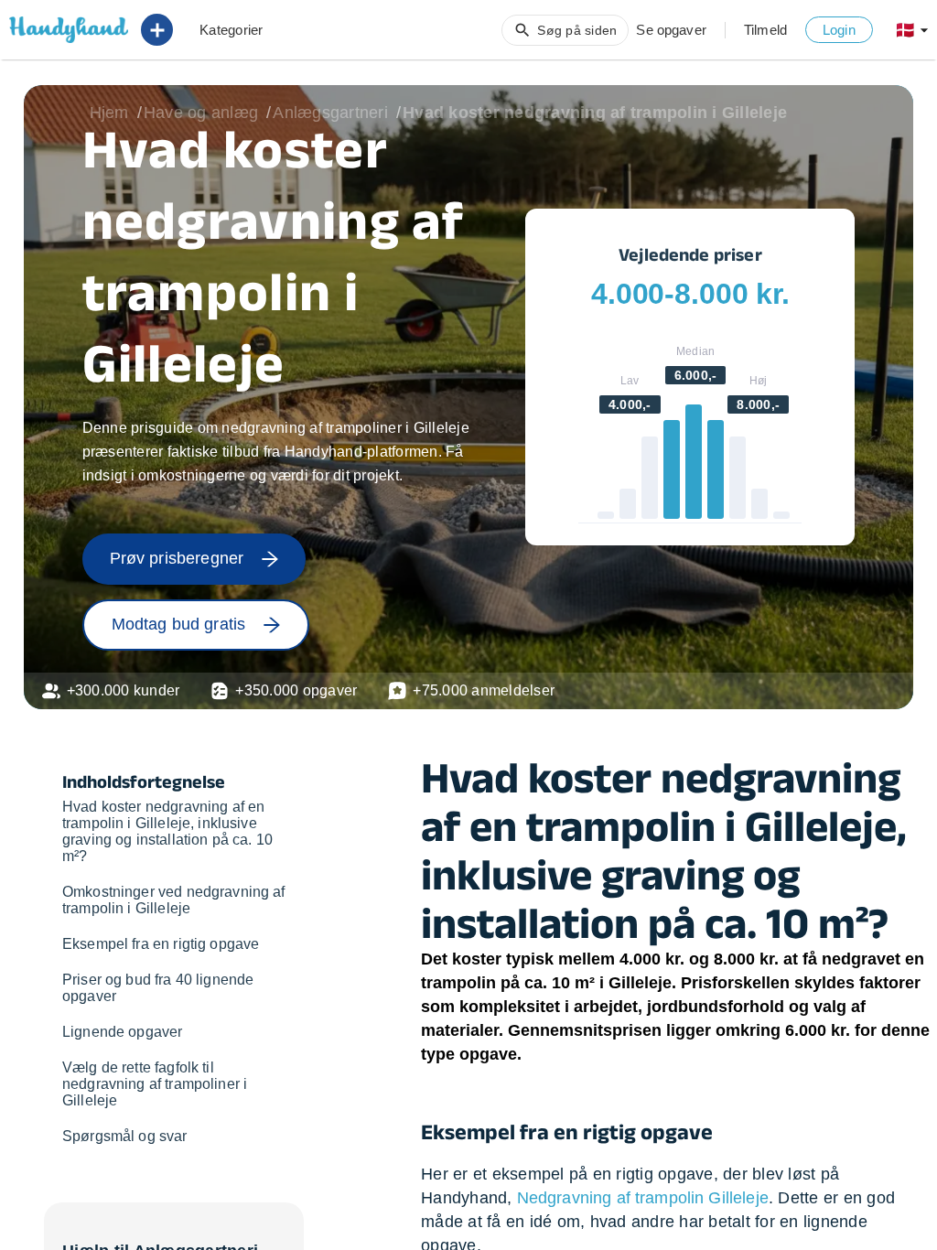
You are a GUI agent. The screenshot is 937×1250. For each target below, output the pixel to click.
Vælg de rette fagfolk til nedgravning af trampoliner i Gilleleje (154, 1084)
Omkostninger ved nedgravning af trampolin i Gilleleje (173, 900)
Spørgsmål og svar (125, 1136)
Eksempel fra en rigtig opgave (160, 944)
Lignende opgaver (122, 1032)
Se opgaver (671, 30)
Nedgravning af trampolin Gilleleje (643, 1198)
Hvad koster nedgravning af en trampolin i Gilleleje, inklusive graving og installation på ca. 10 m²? (167, 831)
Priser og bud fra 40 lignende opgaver (157, 988)
